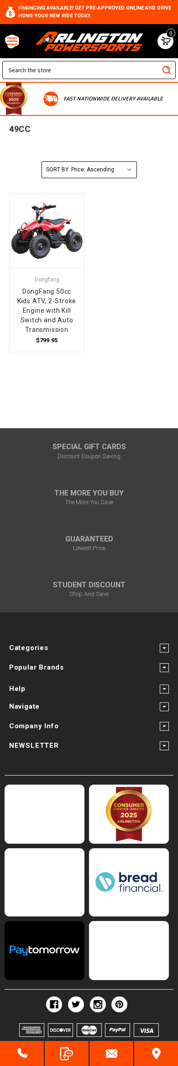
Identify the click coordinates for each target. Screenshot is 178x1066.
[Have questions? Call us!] (22, 1053)
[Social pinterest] (119, 1004)
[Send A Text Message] (67, 1053)
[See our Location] (156, 1053)
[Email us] (111, 1053)
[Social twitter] (76, 1004)
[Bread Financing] (129, 882)
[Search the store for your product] (166, 70)
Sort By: (58, 169)
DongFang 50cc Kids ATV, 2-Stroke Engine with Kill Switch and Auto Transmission (46, 310)
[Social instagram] (98, 1004)
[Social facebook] (54, 1004)
